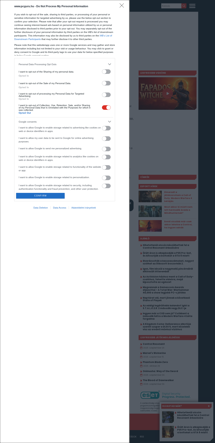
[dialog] (64, 221)
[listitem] (65, 64)
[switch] (106, 71)
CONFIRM (40, 195)
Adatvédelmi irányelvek (83, 207)
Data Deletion (40, 207)
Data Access (59, 207)
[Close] (123, 6)
